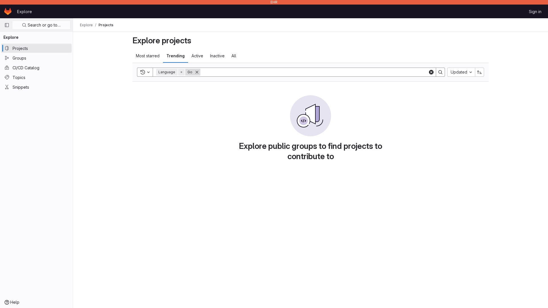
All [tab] (233, 55)
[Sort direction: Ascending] (479, 72)
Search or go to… (44, 25)
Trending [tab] (175, 55)
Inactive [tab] (217, 55)
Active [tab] (197, 55)
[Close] (197, 72)
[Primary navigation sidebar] (6, 25)
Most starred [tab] (148, 55)
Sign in (535, 11)
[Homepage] (8, 11)
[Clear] (431, 72)
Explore (24, 11)
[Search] (440, 72)
